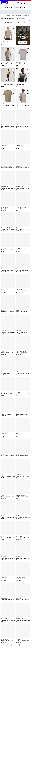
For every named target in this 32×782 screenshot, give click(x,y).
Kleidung (18, 15)
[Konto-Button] (18, 3)
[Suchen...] (2, 7)
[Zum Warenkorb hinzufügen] (13, 31)
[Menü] (27, 3)
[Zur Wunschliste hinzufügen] (13, 28)
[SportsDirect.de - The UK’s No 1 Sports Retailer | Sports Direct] (4, 2)
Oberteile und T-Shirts (25, 15)
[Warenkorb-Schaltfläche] (24, 3)
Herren (13, 15)
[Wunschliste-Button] (21, 3)
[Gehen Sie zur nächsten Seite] (19, 645)
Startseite (9, 15)
